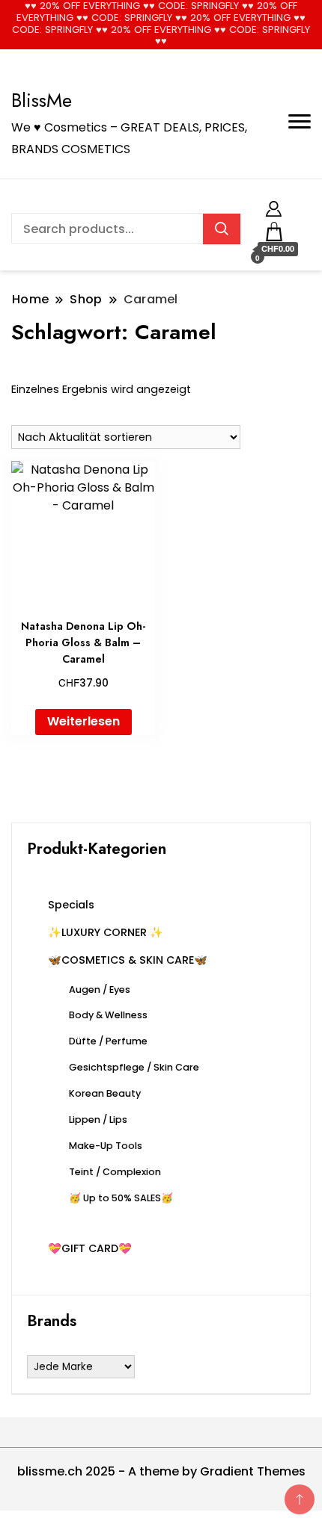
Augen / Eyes (99, 989)
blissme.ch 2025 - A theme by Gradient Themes (161, 1471)
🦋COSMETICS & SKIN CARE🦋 (127, 960)
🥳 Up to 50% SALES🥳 (121, 1198)
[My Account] (274, 206)
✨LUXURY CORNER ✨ (105, 932)
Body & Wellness (108, 1015)
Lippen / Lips (98, 1119)
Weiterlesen (83, 721)
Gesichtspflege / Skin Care (134, 1067)
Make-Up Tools (105, 1145)
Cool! (265, 24)
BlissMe (41, 100)
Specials (71, 904)
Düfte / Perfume (108, 1041)
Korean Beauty (105, 1093)
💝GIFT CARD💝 (90, 1248)
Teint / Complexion (115, 1171)
